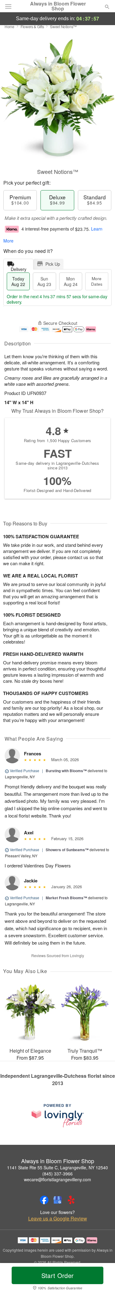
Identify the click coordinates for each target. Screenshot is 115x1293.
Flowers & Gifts (32, 26)
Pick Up (52, 264)
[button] (102, 1279)
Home (9, 26)
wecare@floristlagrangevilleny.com (57, 1179)
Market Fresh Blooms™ (66, 897)
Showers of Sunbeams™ (67, 849)
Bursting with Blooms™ (66, 770)
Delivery (18, 267)
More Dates (96, 281)
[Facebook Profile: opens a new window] (44, 1200)
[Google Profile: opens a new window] (57, 1200)
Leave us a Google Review (57, 1218)
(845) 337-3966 (57, 1174)
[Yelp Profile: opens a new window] (71, 1200)
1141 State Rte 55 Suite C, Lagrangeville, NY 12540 (57, 1167)
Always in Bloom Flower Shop (58, 6)
